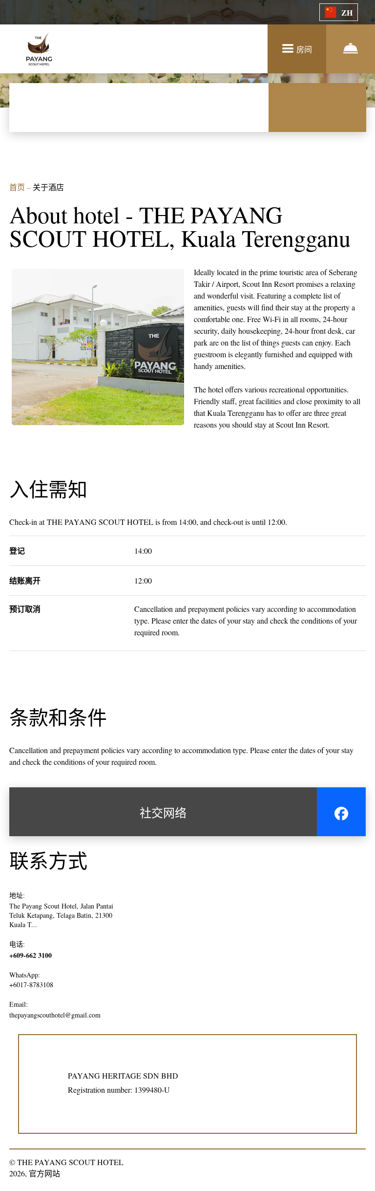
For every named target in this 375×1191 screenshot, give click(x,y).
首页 (18, 187)
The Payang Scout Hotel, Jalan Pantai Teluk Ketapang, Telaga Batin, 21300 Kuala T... (61, 915)
